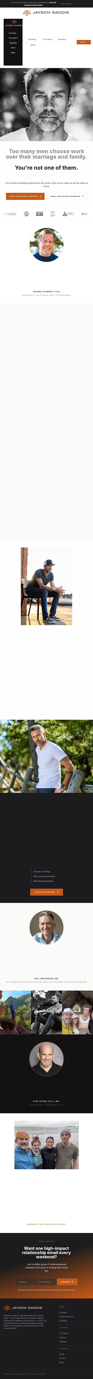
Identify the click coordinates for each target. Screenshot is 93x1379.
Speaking (62, 39)
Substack (63, 1341)
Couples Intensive (66, 1316)
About (33, 45)
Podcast (62, 1337)
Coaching (63, 1312)
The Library (47, 39)
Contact (62, 1358)
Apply (61, 1362)
